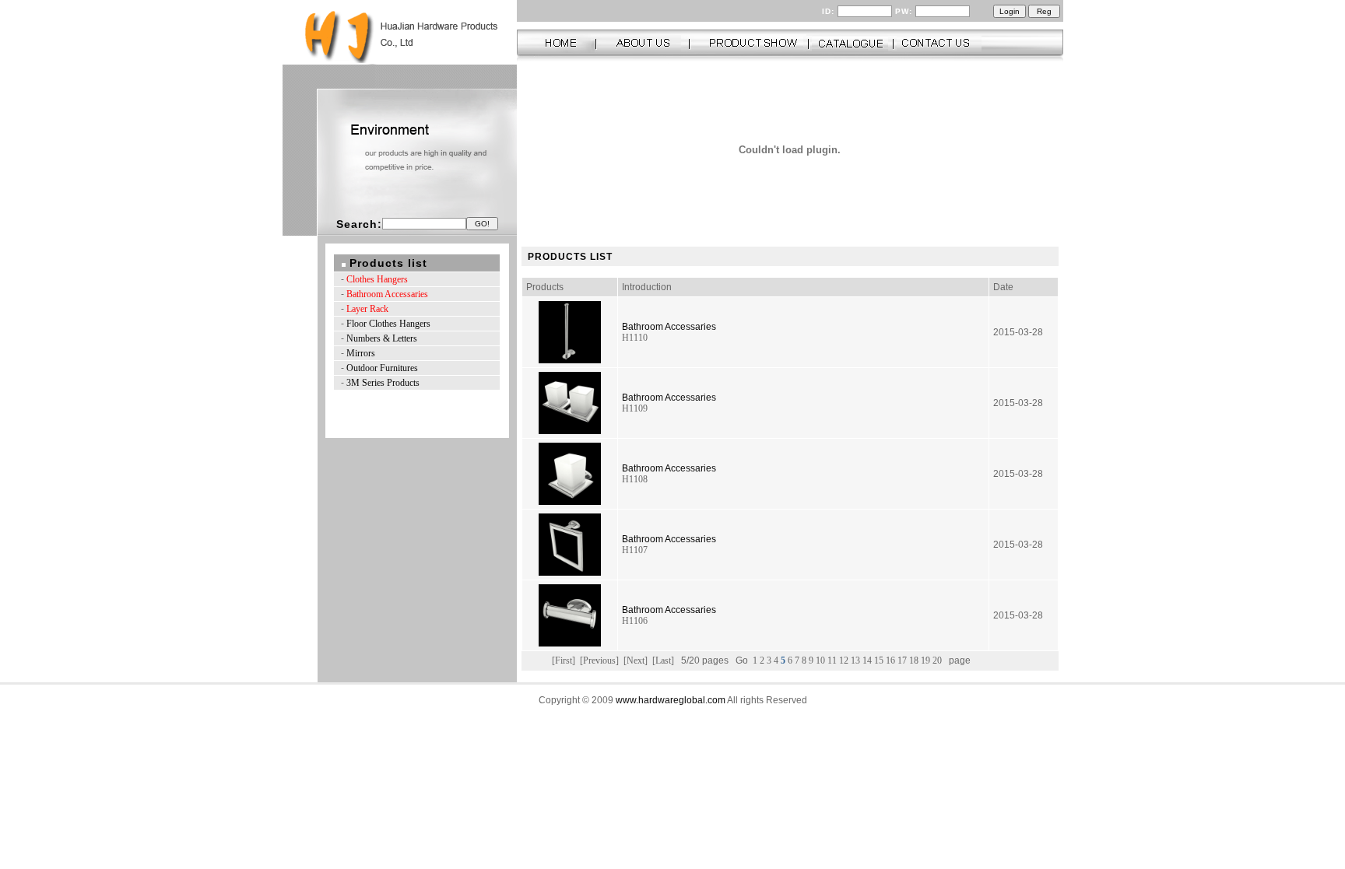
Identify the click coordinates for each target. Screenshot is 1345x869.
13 (856, 660)
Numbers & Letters (381, 338)
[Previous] (599, 660)
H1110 (635, 337)
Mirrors (360, 353)
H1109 (635, 408)
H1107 (635, 550)
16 (891, 660)
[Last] (663, 660)
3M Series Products (383, 382)
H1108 (635, 479)
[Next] (635, 660)
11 (833, 660)
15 (880, 660)
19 (926, 660)
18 (915, 660)
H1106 (635, 620)
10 (821, 660)
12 (845, 660)
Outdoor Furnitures (382, 368)
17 (903, 660)
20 (938, 660)
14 (868, 660)
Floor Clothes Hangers (388, 323)
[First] (563, 660)
